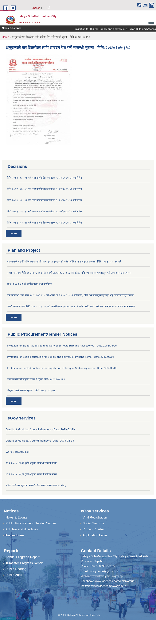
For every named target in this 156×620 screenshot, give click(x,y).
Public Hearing (16, 569)
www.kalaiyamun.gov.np (107, 576)
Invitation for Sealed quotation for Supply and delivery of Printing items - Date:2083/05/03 (60, 356)
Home (5, 36)
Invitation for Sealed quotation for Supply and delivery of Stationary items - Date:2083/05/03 (62, 367)
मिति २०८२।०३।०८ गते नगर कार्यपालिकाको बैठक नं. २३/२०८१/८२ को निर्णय (44, 177)
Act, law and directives (22, 529)
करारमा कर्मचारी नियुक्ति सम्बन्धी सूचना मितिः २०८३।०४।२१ (36, 379)
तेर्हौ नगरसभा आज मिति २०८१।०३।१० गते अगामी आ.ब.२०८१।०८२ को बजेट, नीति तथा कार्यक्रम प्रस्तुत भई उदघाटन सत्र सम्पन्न (70, 295)
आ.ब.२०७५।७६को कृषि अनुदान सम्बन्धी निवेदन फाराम (31, 463)
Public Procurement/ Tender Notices (31, 523)
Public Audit (14, 575)
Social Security (93, 523)
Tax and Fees (15, 535)
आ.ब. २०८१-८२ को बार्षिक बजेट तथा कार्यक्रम (29, 283)
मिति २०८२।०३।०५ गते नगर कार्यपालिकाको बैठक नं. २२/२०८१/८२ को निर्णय (44, 188)
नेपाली (47, 7)
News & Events (16, 517)
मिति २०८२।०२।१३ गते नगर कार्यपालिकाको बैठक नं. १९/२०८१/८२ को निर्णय (44, 222)
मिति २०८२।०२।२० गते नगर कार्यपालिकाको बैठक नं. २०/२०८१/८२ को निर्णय (44, 211)
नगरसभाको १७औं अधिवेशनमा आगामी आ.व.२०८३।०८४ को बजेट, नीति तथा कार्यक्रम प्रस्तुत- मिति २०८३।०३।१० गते (64, 261)
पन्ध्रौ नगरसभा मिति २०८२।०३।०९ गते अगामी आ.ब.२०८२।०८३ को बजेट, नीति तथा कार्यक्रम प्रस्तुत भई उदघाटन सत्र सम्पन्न (69, 272)
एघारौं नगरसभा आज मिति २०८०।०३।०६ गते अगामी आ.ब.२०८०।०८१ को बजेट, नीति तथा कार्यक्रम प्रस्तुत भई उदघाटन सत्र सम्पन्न (71, 306)
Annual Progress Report (23, 557)
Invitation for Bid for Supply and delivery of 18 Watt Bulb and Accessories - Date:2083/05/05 (62, 345)
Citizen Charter (93, 529)
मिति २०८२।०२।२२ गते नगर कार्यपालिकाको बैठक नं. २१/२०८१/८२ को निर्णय (44, 200)
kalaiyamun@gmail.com (104, 571)
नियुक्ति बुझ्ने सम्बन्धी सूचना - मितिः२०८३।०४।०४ (31, 390)
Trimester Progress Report (24, 563)
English (36, 7)
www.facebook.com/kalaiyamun (114, 581)
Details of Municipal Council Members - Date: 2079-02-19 (40, 429)
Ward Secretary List (17, 451)
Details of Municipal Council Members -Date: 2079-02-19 (40, 440)
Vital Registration (95, 517)
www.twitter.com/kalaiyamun (108, 585)
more (13, 233)
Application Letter (95, 535)
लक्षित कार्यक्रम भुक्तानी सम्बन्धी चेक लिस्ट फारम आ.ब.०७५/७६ (36, 485)
